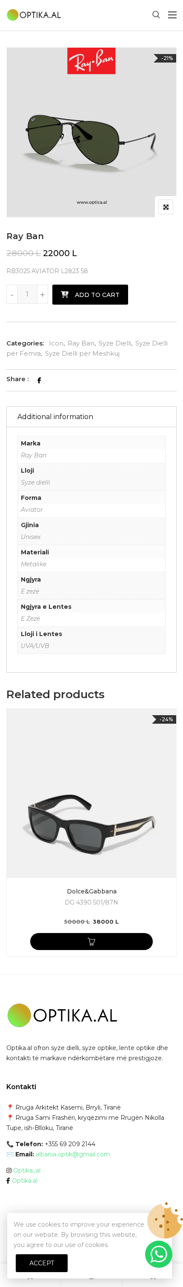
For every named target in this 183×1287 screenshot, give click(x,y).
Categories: (25, 343)
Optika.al (24, 1180)
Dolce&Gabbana (92, 891)
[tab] (91, 417)
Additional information (55, 417)
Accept (41, 1263)
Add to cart (97, 295)
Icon (56, 343)
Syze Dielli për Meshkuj (82, 353)
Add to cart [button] (91, 941)
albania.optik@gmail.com (73, 1154)
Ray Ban (81, 343)
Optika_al (26, 1170)
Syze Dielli (115, 343)
